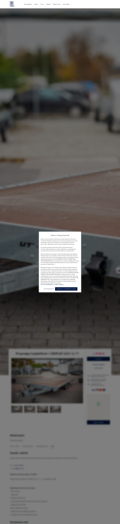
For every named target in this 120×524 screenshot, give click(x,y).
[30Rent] (15, 4)
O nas (42, 4)
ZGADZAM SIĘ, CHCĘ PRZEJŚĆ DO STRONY (66, 289)
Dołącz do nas (56, 4)
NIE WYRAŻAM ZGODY (49, 289)
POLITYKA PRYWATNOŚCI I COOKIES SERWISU (52, 284)
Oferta (36, 4)
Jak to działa (66, 4)
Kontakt (48, 4)
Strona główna (28, 4)
